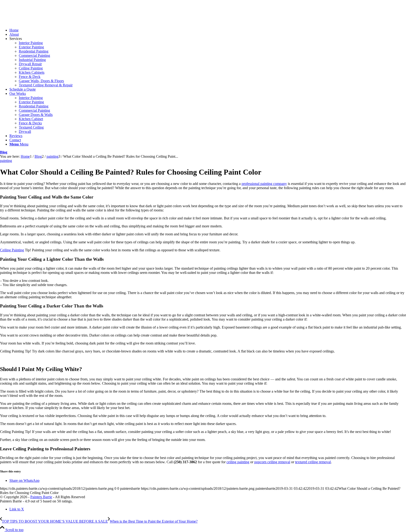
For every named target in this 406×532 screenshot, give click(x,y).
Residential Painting (33, 51)
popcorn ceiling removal (272, 462)
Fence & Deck (29, 77)
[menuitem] (207, 30)
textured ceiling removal (313, 462)
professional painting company (264, 184)
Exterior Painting (31, 47)
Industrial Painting (32, 60)
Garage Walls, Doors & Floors (41, 81)
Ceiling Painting (31, 68)
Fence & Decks (30, 123)
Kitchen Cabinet (31, 119)
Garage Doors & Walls (36, 115)
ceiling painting (237, 462)
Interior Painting (31, 43)
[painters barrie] (35, 22)
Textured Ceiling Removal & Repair (46, 85)
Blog (3, 152)
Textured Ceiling (31, 127)
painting (6, 161)
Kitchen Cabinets (31, 72)
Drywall (25, 132)
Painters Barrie (41, 497)
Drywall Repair (30, 64)
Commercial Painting (34, 55)
